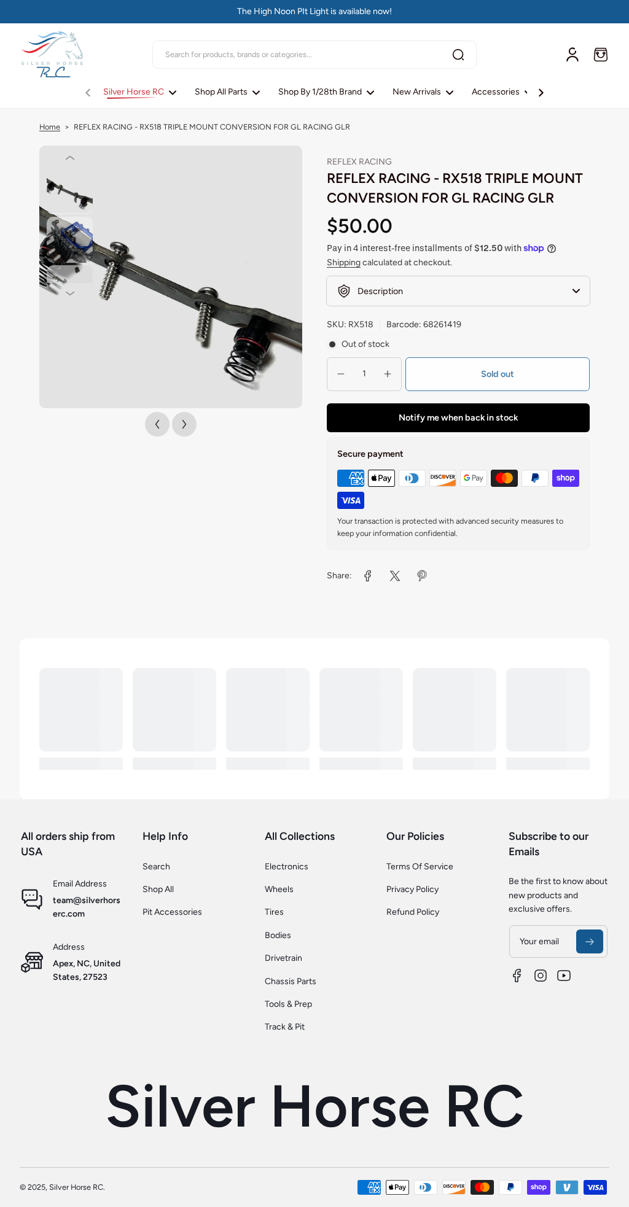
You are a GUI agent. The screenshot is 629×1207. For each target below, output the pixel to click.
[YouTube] (564, 975)
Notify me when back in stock (458, 417)
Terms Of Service (419, 866)
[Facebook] (517, 975)
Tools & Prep (288, 1004)
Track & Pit (285, 1027)
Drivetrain (283, 958)
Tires (274, 912)
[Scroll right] (541, 89)
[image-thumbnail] (70, 191)
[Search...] (458, 54)
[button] (600, 54)
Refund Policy (412, 912)
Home (49, 126)
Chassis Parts (290, 981)
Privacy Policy (412, 889)
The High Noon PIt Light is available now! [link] (314, 11)
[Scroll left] (88, 89)
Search (156, 866)
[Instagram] (540, 975)
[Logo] (53, 54)
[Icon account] (572, 54)
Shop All (158, 889)
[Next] (70, 293)
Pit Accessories (172, 912)
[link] (368, 576)
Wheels (279, 889)
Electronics (286, 866)
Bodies (278, 935)
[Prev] (70, 157)
